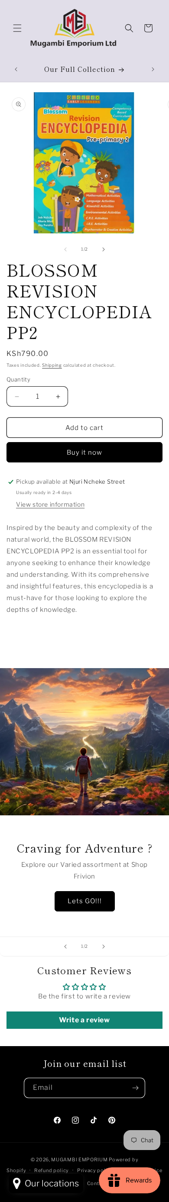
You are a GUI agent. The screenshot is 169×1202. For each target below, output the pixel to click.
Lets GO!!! (85, 901)
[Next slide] (103, 946)
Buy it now (84, 452)
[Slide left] (65, 249)
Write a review (84, 1020)
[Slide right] (103, 249)
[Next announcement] (152, 69)
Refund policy (51, 1170)
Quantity (18, 379)
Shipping (52, 365)
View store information (50, 504)
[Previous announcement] (16, 69)
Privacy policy (95, 1170)
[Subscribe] (135, 1088)
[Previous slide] (65, 946)
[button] (17, 28)
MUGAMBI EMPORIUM (79, 1160)
